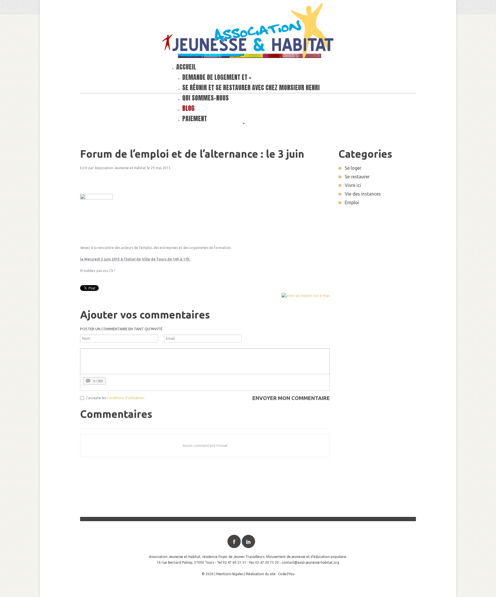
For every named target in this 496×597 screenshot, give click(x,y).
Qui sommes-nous (205, 98)
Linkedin (248, 541)
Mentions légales (229, 574)
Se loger (353, 168)
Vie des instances (363, 193)
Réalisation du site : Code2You (270, 574)
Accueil (186, 67)
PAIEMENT (194, 118)
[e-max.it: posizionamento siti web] (306, 295)
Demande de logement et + (216, 77)
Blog (188, 108)
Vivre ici (353, 185)
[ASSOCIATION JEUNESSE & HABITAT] (248, 32)
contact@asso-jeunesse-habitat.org (310, 562)
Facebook (234, 541)
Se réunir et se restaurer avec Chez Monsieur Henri (251, 87)
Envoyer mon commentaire (291, 398)
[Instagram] (263, 541)
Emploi (352, 202)
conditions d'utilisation (125, 398)
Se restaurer (357, 176)
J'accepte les (96, 398)
